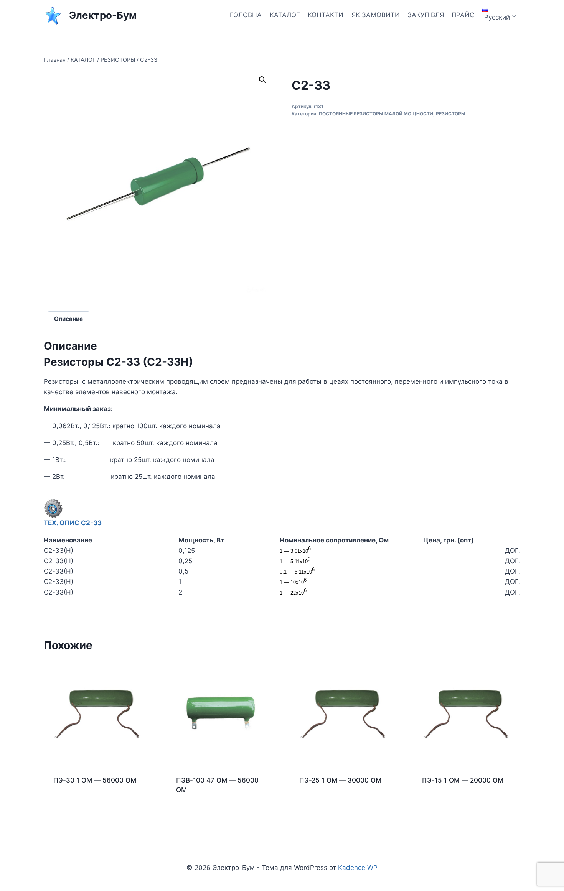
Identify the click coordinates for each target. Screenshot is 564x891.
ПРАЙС (463, 15)
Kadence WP (358, 867)
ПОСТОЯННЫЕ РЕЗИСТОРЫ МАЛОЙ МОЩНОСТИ (376, 114)
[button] (262, 80)
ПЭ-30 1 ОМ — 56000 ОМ (94, 780)
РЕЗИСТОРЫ (450, 114)
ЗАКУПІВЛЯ (425, 15)
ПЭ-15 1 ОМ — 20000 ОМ (462, 780)
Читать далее (75, 805)
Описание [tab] (68, 318)
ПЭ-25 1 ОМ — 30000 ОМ (340, 780)
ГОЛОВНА (246, 15)
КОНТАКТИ (325, 15)
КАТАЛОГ (285, 15)
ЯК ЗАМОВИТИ (375, 15)
